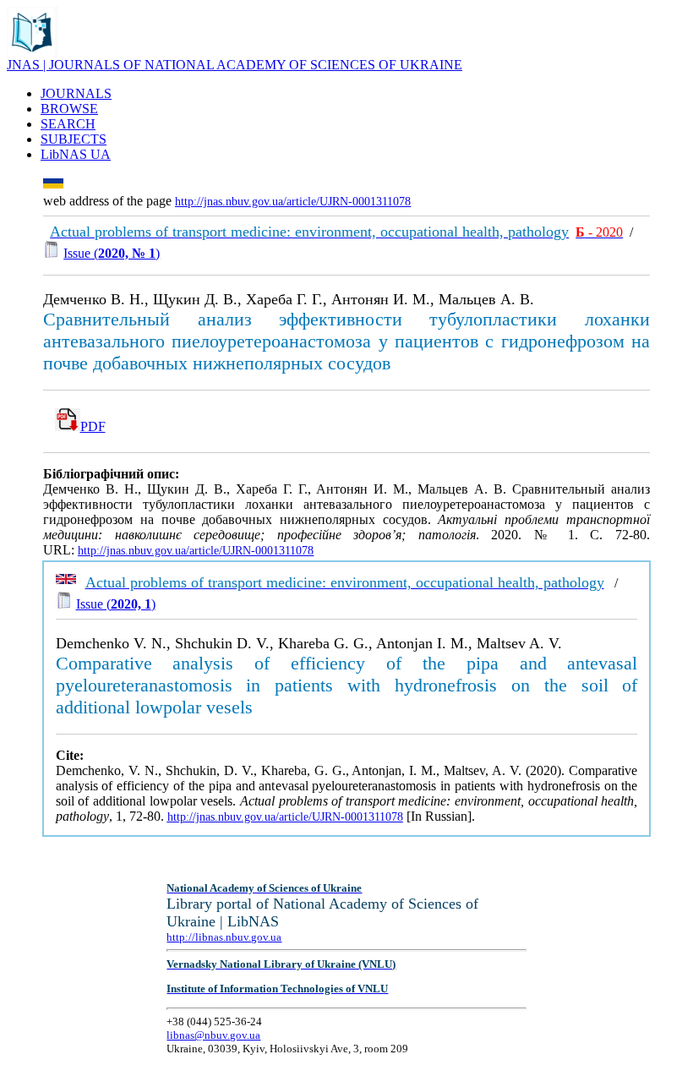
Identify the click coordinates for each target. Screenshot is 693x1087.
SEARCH (68, 124)
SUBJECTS (73, 139)
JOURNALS (76, 93)
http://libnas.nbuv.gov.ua (223, 937)
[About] (32, 53)
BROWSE (69, 108)
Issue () (111, 253)
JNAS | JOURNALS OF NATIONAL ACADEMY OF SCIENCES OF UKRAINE (234, 64)
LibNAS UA (76, 154)
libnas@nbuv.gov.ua (213, 1035)
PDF (93, 426)
